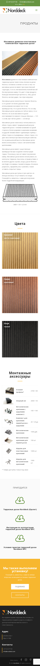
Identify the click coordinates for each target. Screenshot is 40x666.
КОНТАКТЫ (20, 595)
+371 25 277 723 (12, 2)
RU (24, 4)
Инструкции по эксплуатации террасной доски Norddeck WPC (20, 528)
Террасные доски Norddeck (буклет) (20, 509)
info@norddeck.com (28, 2)
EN (20, 4)
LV (16, 4)
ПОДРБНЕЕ (20, 587)
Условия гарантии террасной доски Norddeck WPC (20, 548)
